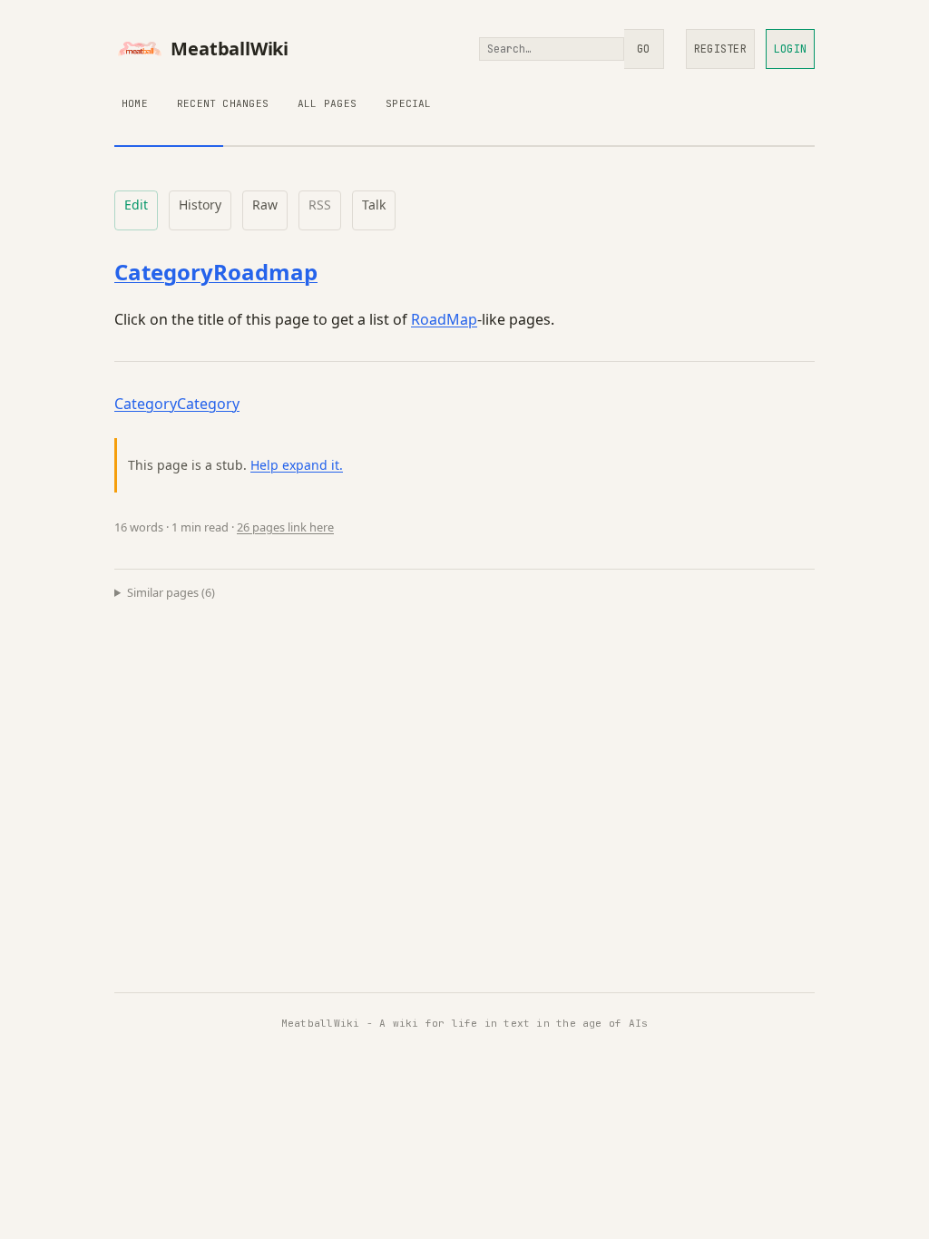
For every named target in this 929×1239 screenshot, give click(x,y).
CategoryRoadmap (216, 272)
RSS (319, 204)
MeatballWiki (229, 48)
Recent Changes (223, 103)
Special (409, 103)
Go (643, 49)
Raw (265, 204)
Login (790, 49)
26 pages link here (285, 527)
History (200, 204)
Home (135, 103)
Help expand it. (296, 464)
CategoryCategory (177, 404)
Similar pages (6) (171, 592)
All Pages (327, 103)
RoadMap (444, 319)
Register (720, 49)
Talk (374, 204)
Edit (136, 204)
